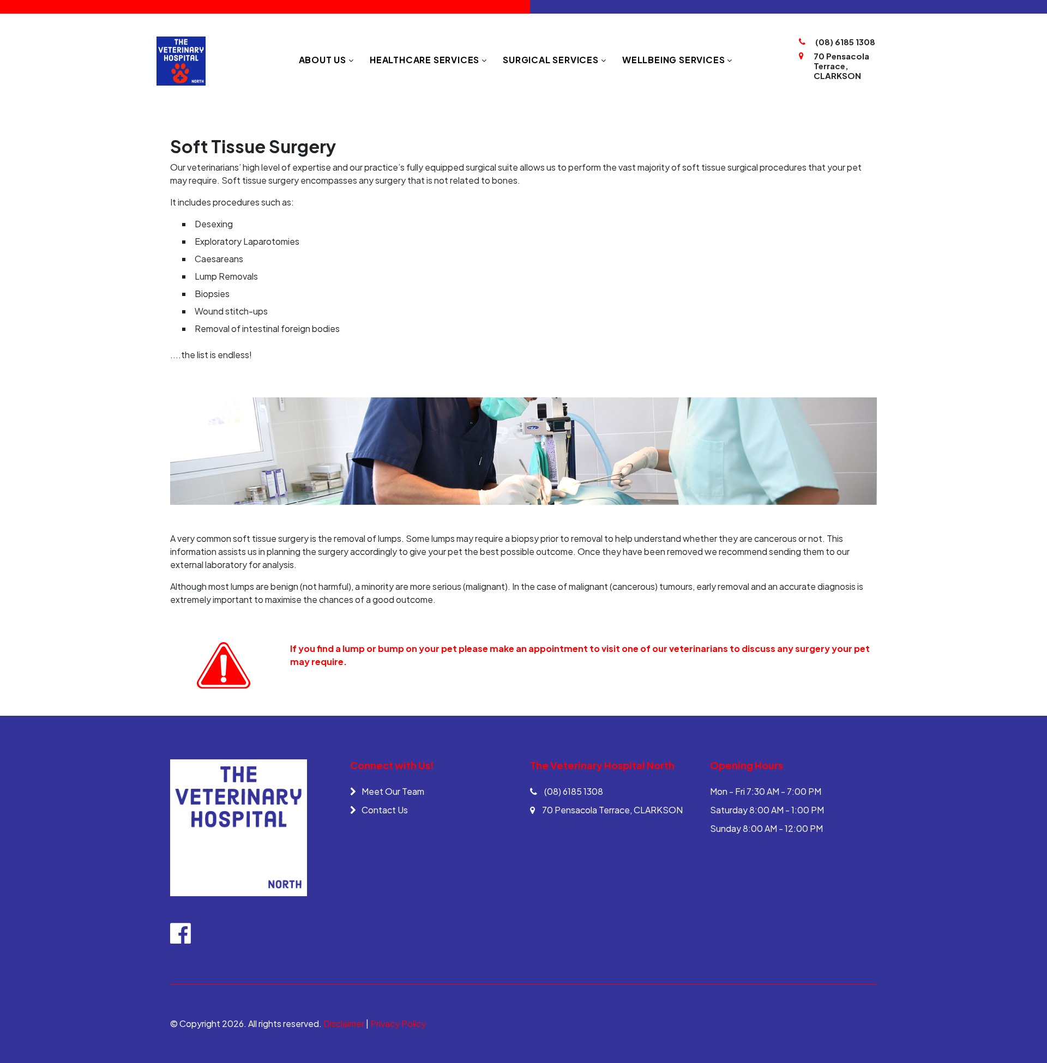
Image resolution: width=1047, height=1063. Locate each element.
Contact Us (385, 810)
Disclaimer (343, 1023)
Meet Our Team (393, 791)
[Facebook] (180, 938)
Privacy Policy (398, 1023)
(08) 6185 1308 (845, 42)
